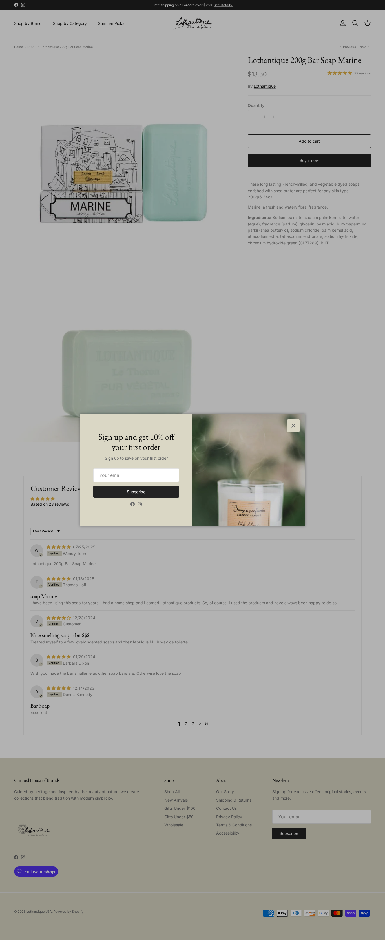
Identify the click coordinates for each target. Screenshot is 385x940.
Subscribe (136, 491)
